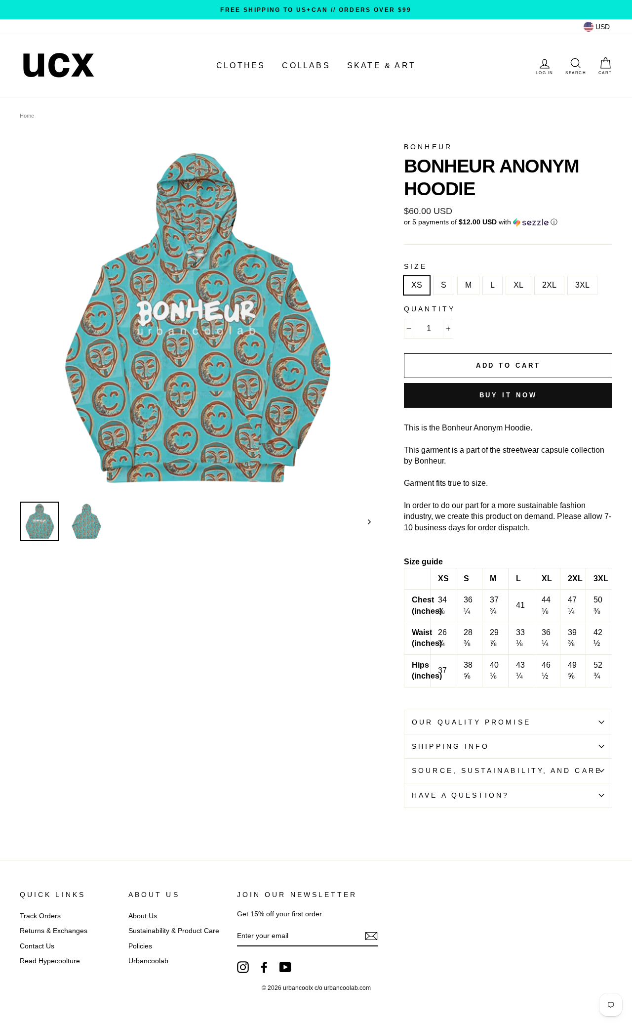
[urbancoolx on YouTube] (285, 967)
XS (416, 285)
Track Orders (40, 916)
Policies (140, 946)
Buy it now (508, 395)
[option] (316, 9)
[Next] (364, 521)
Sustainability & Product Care (173, 931)
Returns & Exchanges (53, 931)
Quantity (429, 309)
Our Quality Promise (471, 722)
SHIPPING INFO (450, 746)
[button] (508, 222)
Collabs (306, 65)
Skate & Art (381, 65)
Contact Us (37, 946)
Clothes (240, 65)
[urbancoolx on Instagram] (243, 967)
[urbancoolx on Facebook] (264, 967)
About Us (142, 916)
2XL (549, 285)
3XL (582, 285)
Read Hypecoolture (50, 961)
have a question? (460, 795)
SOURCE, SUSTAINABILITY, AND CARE (507, 770)
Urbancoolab (148, 961)
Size (415, 266)
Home (27, 116)
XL (518, 285)
